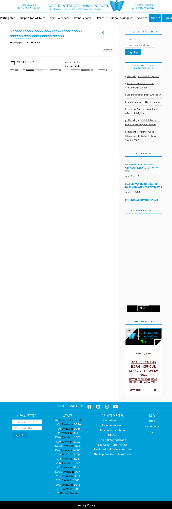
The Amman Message (112, 439)
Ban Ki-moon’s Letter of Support (144, 101)
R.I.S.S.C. (112, 435)
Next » (143, 308)
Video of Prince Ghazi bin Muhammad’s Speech (139, 85)
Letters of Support (143, 210)
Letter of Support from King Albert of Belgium (141, 111)
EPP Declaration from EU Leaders (144, 94)
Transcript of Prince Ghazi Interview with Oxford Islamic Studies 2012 (140, 136)
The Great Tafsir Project (112, 444)
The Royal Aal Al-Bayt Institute (113, 449)
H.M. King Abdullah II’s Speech (143, 76)
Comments (134, 390)
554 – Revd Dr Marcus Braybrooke (142, 264)
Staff (134, 235)
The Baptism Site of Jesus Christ (113, 454)
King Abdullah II (112, 420)
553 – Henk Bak (140, 290)
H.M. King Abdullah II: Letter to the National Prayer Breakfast (142, 122)
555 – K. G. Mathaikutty (141, 235)
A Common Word (112, 425)
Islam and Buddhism (112, 430)
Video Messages (143, 321)
